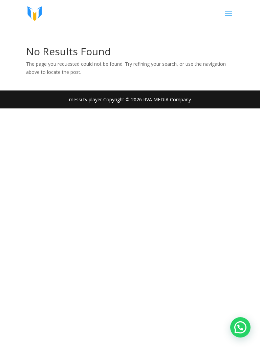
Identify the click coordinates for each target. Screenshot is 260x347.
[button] (240, 327)
